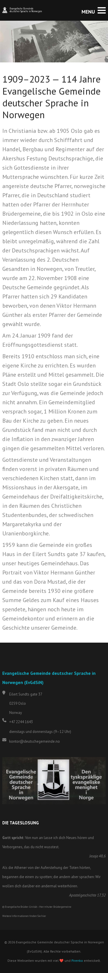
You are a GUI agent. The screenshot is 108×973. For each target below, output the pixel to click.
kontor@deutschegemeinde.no (34, 741)
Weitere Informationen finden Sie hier (24, 916)
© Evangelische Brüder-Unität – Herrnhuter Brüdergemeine (36, 907)
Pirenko (77, 960)
